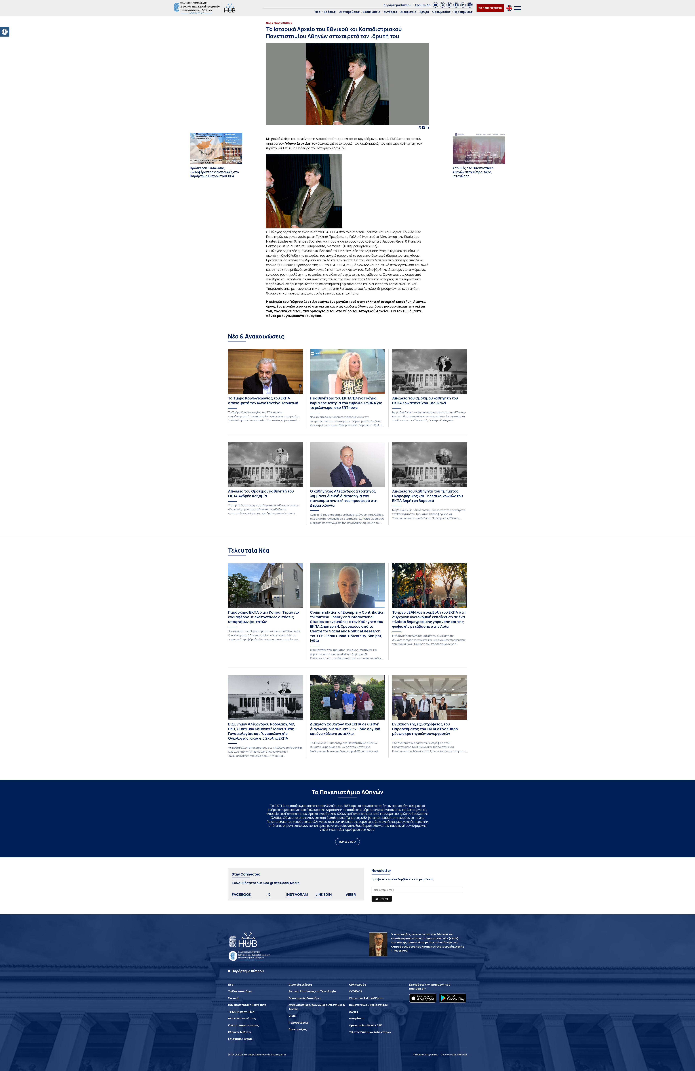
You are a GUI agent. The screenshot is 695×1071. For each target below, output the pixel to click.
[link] (4, 32)
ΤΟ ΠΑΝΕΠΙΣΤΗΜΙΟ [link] (490, 8)
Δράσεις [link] (330, 12)
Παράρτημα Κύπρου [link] (397, 5)
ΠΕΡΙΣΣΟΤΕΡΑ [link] (347, 841)
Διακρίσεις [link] (408, 12)
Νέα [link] (317, 12)
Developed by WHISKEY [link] (454, 1054)
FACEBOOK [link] (241, 894)
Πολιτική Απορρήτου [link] (426, 1054)
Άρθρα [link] (424, 12)
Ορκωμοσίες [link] (441, 12)
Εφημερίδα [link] (422, 5)
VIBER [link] (351, 894)
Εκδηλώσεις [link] (371, 12)
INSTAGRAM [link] (297, 894)
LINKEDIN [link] (323, 894)
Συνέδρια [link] (390, 12)
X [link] (269, 894)
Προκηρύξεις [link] (463, 12)
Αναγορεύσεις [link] (349, 12)
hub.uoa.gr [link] (417, 988)
